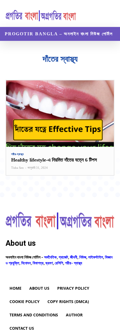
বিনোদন (26, 262)
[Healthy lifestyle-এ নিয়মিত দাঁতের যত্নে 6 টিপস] (60, 113)
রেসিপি (59, 262)
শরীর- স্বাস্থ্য (73, 262)
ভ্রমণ (49, 262)
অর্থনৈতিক (50, 257)
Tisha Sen (17, 167)
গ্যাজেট (63, 257)
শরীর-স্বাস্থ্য (17, 154)
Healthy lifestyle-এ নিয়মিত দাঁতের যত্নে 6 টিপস (54, 160)
